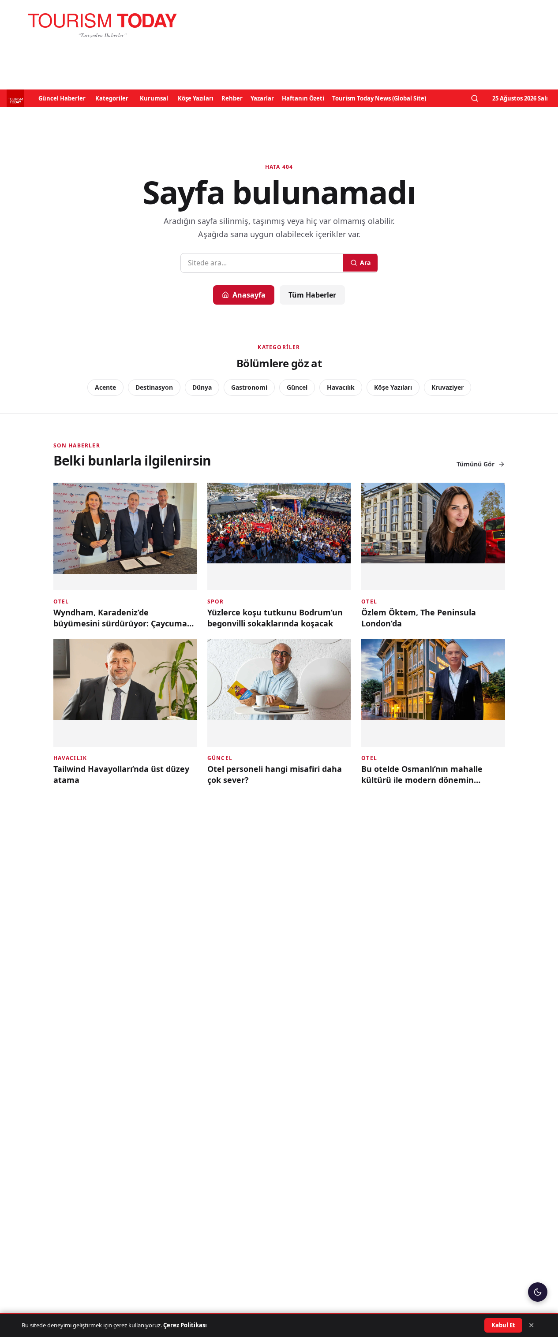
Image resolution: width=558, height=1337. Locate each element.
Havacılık (341, 387)
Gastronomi (249, 387)
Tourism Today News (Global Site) (379, 98)
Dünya (202, 387)
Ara (365, 262)
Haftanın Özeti (303, 98)
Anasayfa (249, 295)
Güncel (297, 387)
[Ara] (475, 98)
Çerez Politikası (185, 1325)
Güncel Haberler (62, 98)
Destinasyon (154, 387)
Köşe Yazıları (195, 98)
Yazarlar (262, 98)
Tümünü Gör (475, 464)
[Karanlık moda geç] (537, 1292)
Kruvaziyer (447, 387)
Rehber (232, 98)
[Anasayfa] (102, 25)
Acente (105, 387)
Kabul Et (503, 1325)
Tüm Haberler (312, 295)
